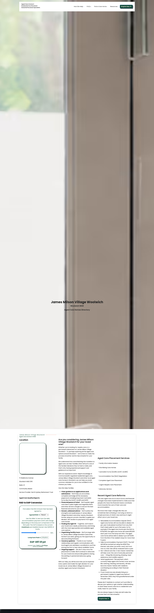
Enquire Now (125, 6)
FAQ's (89, 6)
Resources (114, 6)
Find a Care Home (100, 6)
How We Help (78, 6)
